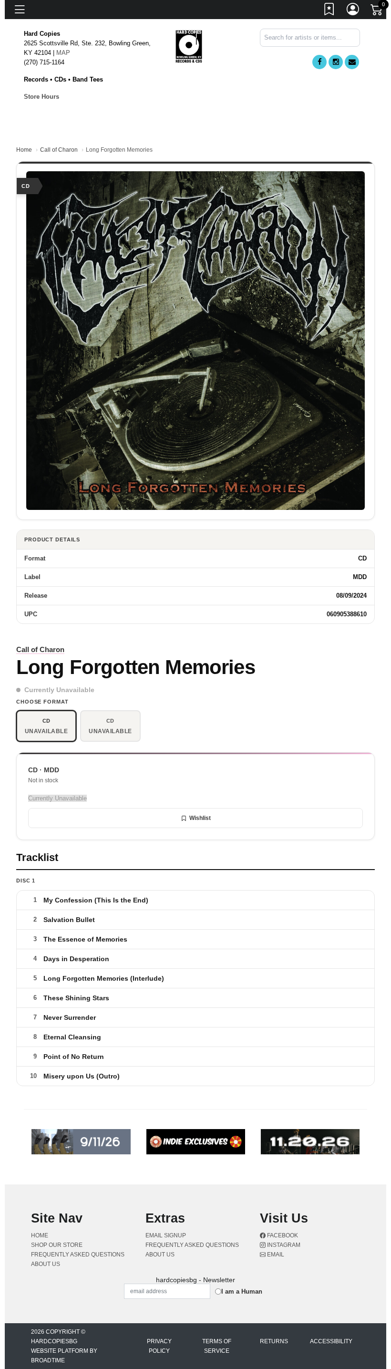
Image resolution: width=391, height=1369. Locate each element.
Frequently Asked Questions (77, 1254)
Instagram (283, 1245)
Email (275, 1254)
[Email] (352, 62)
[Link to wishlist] (329, 11)
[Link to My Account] (353, 11)
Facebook (282, 1235)
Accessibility (331, 1341)
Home (24, 149)
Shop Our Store (56, 1245)
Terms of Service (216, 1346)
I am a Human (241, 1291)
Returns (274, 1341)
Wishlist (200, 818)
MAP (63, 52)
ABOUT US (45, 1264)
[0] (377, 11)
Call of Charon (59, 149)
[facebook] (319, 62)
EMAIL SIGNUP (165, 1235)
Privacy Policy (159, 1346)
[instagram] (336, 62)
